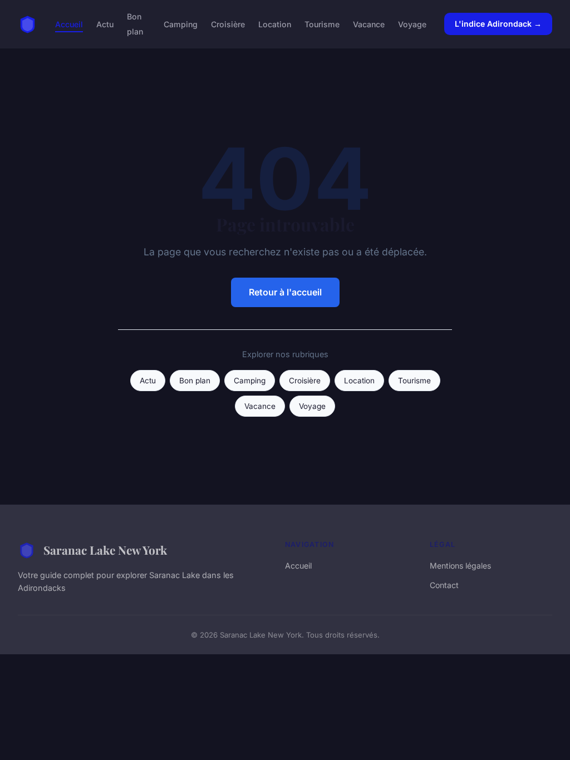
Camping (181, 24)
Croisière (228, 24)
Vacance (369, 24)
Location (274, 24)
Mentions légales (460, 565)
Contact (444, 585)
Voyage (412, 24)
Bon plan (135, 24)
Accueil (69, 24)
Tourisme (322, 24)
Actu (105, 24)
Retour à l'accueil (285, 292)
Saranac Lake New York (105, 549)
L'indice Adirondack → (498, 23)
